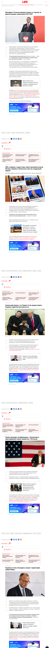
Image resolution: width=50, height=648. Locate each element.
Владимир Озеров (12, 514)
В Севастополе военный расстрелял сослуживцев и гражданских (20, 160)
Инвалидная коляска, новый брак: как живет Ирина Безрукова (7, 293)
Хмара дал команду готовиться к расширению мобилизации (7, 298)
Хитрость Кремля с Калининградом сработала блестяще (33, 430)
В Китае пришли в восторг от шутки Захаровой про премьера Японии (34, 160)
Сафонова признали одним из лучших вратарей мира (20, 155)
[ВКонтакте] (18, 139)
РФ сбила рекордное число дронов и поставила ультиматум (20, 425)
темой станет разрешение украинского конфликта (23, 239)
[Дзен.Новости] (11, 139)
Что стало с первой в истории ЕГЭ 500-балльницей (7, 561)
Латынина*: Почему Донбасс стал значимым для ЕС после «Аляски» (7, 425)
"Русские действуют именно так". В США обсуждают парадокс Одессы (7, 155)
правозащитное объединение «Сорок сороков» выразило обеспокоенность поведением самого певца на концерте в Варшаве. (24, 96)
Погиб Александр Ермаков (20, 292)
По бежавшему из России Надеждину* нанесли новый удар (34, 155)
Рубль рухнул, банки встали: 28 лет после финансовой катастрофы (21, 430)
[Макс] (14, 139)
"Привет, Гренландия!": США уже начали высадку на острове (7, 160)
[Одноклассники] (21, 139)
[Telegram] (16, 139)
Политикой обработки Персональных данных (26, 4)
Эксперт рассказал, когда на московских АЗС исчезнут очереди (20, 298)
